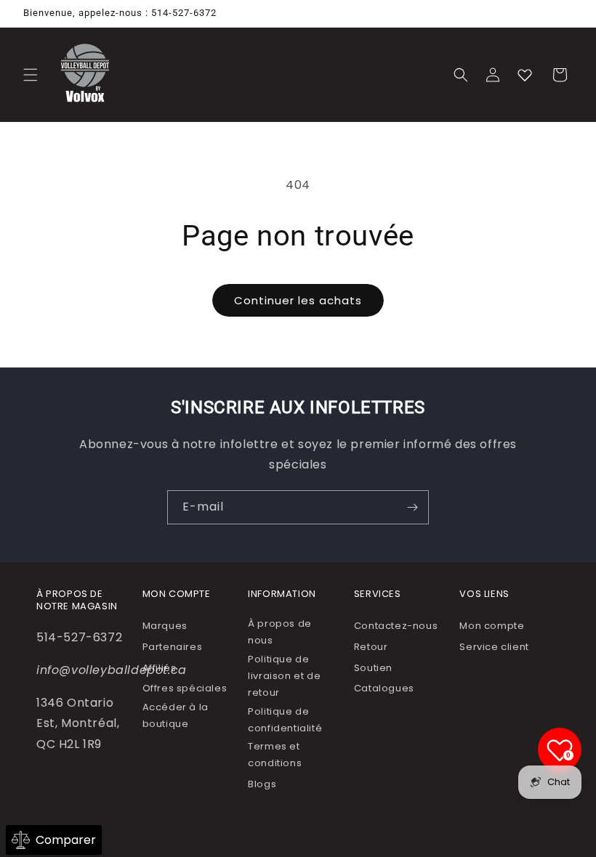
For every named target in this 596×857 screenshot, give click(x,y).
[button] (31, 75)
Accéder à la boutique (175, 715)
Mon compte (491, 626)
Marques (165, 626)
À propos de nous (280, 632)
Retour (371, 647)
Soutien (373, 668)
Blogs (262, 784)
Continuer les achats (298, 300)
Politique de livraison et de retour (284, 675)
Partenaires (172, 647)
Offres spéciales (184, 688)
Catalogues (384, 688)
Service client (493, 647)
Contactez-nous (396, 626)
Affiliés (159, 668)
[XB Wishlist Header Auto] (525, 75)
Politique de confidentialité (285, 719)
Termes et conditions (275, 754)
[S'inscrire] (412, 507)
